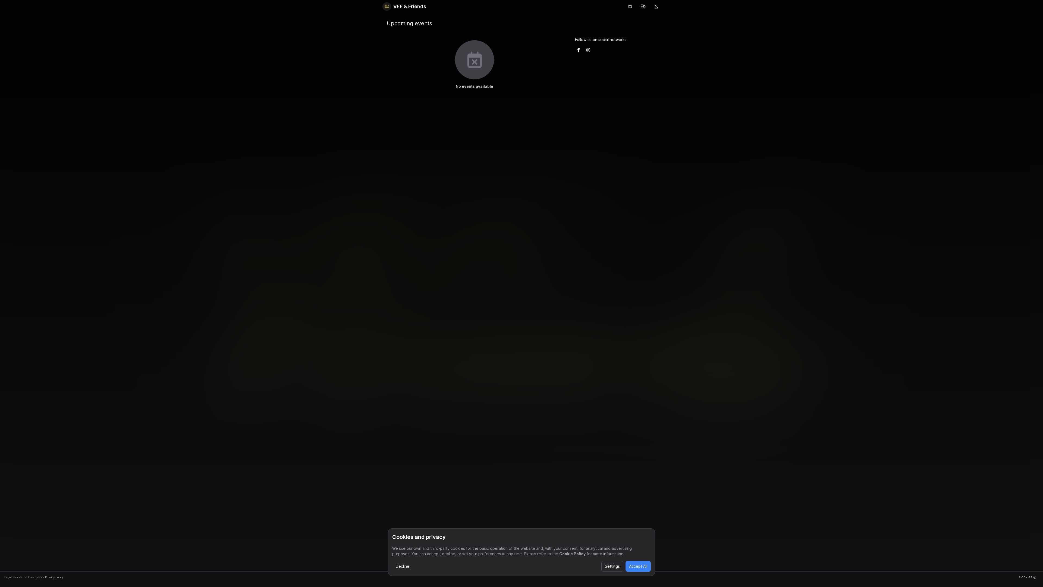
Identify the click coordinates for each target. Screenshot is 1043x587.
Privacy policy (54, 577)
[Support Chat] (643, 6)
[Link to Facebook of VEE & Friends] (578, 50)
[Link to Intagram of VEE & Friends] (588, 50)
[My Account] (656, 6)
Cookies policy (32, 577)
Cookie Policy (572, 553)
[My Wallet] (630, 6)
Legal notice (12, 577)
